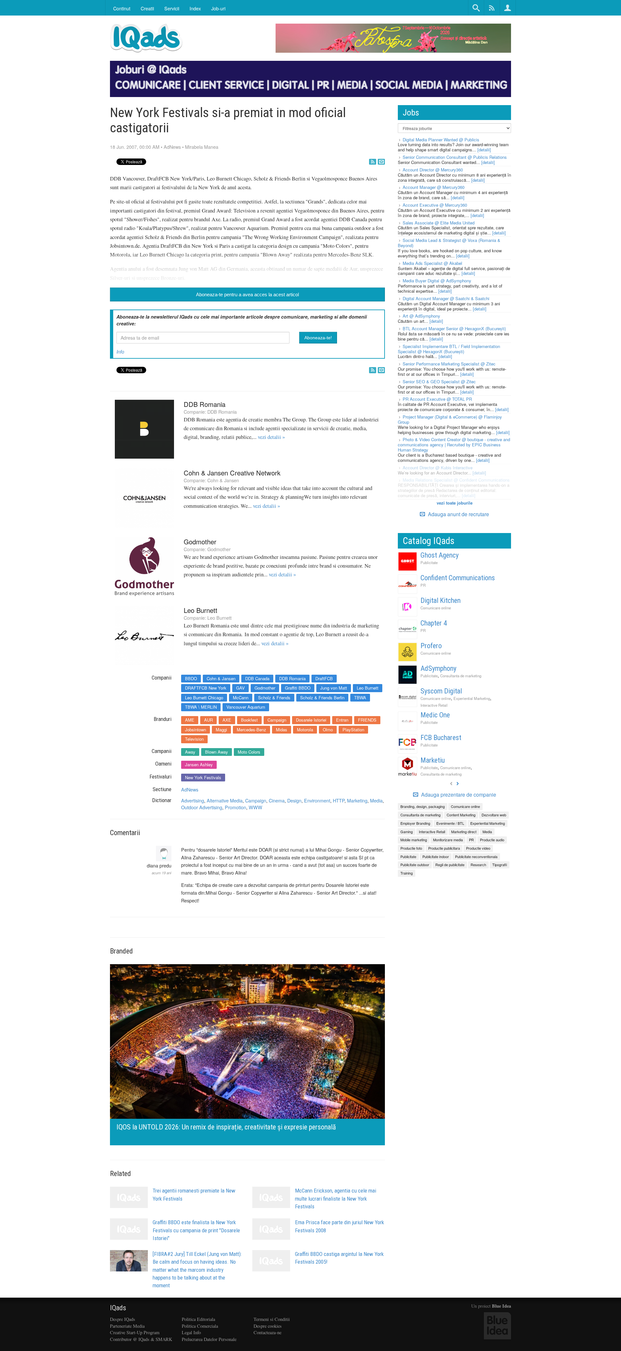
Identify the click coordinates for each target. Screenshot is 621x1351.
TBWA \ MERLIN (201, 707)
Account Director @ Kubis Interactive (438, 467)
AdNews (172, 146)
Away (190, 752)
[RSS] (372, 162)
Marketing (357, 800)
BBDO (191, 678)
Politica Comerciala (200, 1326)
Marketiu (432, 760)
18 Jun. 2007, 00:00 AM (134, 146)
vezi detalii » (271, 437)
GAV (240, 688)
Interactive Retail (434, 705)
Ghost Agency (439, 555)
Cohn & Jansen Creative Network (232, 472)
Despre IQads (122, 1319)
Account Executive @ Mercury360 (435, 205)
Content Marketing (461, 814)
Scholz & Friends (274, 697)
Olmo (328, 729)
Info (120, 351)
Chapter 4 (433, 623)
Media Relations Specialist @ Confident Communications (456, 480)
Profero (431, 646)
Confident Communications (457, 578)
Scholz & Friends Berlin (322, 697)
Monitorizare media (448, 839)
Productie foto (411, 848)
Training (406, 873)
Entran (342, 720)
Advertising (192, 800)
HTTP (338, 800)
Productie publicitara (444, 848)
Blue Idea (501, 1305)
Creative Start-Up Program (134, 1332)
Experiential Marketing (471, 698)
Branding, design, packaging (422, 806)
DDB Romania (204, 404)
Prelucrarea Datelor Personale (209, 1339)
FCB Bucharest (440, 738)
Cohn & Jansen (223, 480)
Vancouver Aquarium (245, 707)
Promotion (235, 807)
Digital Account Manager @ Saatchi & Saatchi (446, 298)
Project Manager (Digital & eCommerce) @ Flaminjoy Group (450, 419)
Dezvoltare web (494, 814)
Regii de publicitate (449, 864)
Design (294, 800)
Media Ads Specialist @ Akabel (432, 263)
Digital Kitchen (440, 600)
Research (478, 864)
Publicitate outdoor (414, 864)
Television (194, 739)
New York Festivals (203, 777)
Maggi (221, 729)
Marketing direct (463, 831)
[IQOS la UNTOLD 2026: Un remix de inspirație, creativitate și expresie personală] (247, 1054)
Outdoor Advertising (201, 807)
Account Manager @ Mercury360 (433, 187)
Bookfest (249, 720)
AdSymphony (438, 668)
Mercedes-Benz (251, 729)
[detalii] (484, 150)
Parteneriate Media (127, 1326)
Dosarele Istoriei (311, 720)
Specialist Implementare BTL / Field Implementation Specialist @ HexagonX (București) (449, 348)
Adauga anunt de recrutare (458, 514)
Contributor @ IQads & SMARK (141, 1339)
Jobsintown (195, 729)
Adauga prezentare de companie (458, 794)
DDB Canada (257, 678)
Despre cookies (268, 1326)
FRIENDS (367, 720)
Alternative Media (225, 800)
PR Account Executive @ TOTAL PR (437, 399)
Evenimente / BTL (450, 823)
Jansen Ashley (199, 764)
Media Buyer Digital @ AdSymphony (437, 281)
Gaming (406, 831)
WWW (255, 807)
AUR (208, 720)
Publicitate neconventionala (476, 856)
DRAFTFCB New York (205, 688)
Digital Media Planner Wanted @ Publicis (441, 139)
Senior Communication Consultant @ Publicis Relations (455, 157)
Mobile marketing (413, 839)
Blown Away (216, 752)
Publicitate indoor (435, 856)
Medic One (435, 715)
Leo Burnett (200, 610)
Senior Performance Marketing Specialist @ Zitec (449, 364)
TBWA (360, 697)
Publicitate (429, 562)
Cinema (277, 800)
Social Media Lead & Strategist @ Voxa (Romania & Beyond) (449, 242)
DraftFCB (324, 678)
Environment (317, 800)
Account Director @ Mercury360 (433, 170)
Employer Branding (415, 823)
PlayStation (353, 729)
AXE (227, 720)
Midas (281, 729)
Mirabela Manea (201, 146)
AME (189, 720)
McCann (240, 697)
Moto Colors (249, 752)
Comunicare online (435, 607)
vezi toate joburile (455, 503)
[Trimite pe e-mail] (381, 162)
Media (376, 800)
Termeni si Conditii (272, 1319)
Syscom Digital (441, 691)
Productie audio (492, 839)
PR (423, 585)
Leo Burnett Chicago (204, 697)
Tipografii (499, 864)
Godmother (200, 541)
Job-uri (218, 8)
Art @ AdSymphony (421, 316)
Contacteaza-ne (267, 1332)
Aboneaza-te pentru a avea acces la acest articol (247, 294)
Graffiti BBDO (297, 688)
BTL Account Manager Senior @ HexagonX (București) (454, 328)
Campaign (276, 720)
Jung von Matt (333, 688)
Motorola (305, 729)
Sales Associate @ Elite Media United (438, 223)
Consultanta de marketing (460, 675)
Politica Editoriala (198, 1319)
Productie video (478, 848)
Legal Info (191, 1332)
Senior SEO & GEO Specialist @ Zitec (439, 381)
